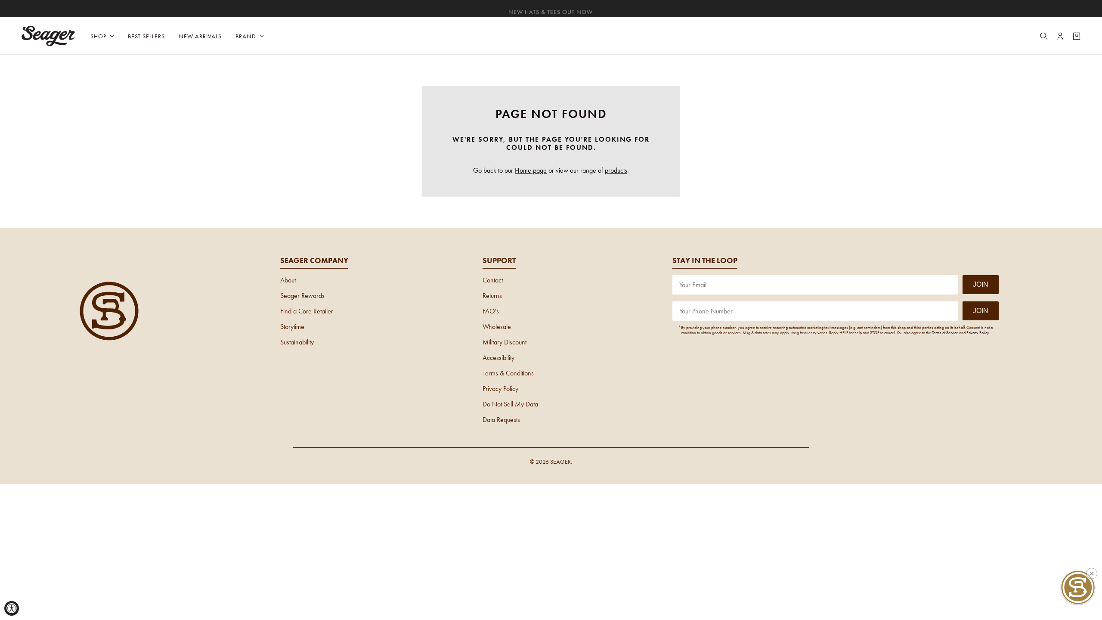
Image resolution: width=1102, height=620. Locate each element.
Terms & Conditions (508, 373)
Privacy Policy (500, 388)
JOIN (980, 284)
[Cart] (1076, 36)
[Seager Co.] (49, 36)
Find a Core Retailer (306, 311)
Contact (493, 280)
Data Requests (501, 419)
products (616, 170)
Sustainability (297, 342)
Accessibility (498, 357)
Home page (531, 170)
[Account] (1060, 36)
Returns (492, 295)
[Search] (1044, 36)
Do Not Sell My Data (510, 404)
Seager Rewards (302, 295)
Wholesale (497, 326)
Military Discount (504, 342)
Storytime (292, 326)
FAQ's (491, 311)
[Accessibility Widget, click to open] (11, 608)
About (288, 280)
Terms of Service (945, 332)
